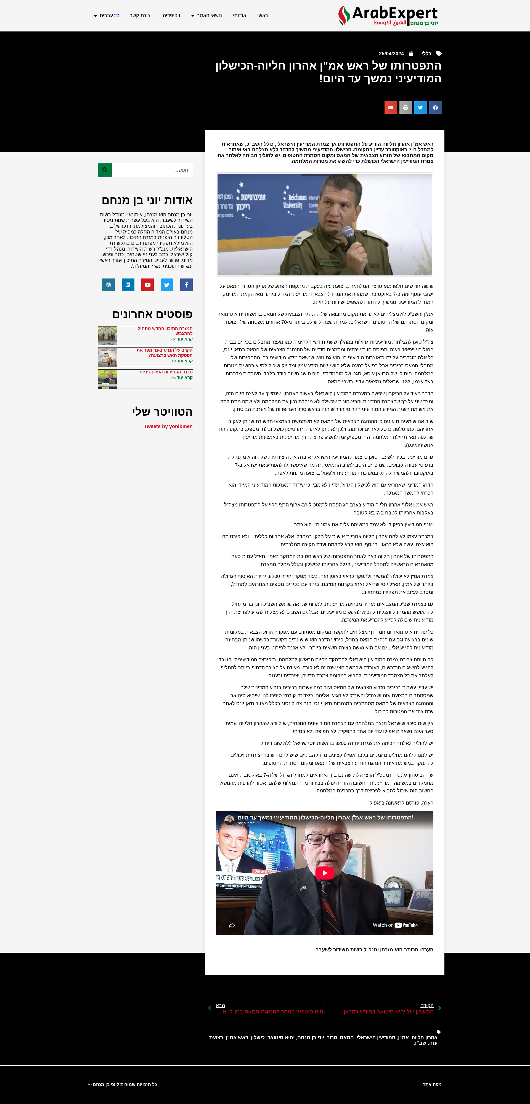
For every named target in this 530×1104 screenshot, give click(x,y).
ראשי (262, 15)
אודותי (239, 15)
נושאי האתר (209, 15)
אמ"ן (403, 1037)
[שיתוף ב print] (405, 107)
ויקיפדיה (171, 15)
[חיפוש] (105, 170)
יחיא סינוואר (281, 1037)
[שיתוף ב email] (391, 107)
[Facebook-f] (186, 284)
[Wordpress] (108, 284)
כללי (426, 53)
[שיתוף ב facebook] (435, 107)
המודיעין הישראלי (376, 1037)
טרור (332, 1037)
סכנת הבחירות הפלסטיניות (166, 372)
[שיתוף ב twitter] (420, 107)
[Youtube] (147, 284)
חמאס (347, 1037)
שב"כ (420, 1043)
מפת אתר (432, 1084)
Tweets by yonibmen (168, 426)
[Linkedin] (128, 284)
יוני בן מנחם (310, 1037)
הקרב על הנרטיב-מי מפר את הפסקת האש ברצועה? (165, 352)
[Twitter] (167, 284)
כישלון (258, 1037)
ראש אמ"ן (237, 1037)
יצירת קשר (141, 15)
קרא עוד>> (182, 339)
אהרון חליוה (425, 1037)
